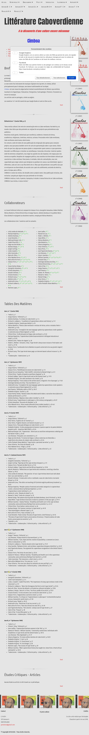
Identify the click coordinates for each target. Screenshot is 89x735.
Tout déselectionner (43, 78)
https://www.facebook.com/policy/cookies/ (32, 69)
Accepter (71, 78)
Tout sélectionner (59, 78)
